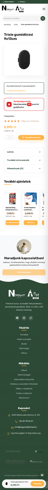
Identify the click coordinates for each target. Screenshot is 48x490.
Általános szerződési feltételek (24, 384)
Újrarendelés (9, 2)
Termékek (24, 335)
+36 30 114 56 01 (26, 421)
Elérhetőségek (24, 375)
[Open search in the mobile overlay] (24, 18)
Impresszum (24, 398)
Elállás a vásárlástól (24, 389)
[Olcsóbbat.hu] (15, 461)
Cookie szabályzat (24, 393)
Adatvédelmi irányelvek (24, 379)
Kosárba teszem (32, 137)
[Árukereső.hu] (13, 452)
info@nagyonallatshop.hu (26, 427)
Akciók (24, 344)
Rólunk (24, 370)
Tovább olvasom (12, 222)
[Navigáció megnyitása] (44, 9)
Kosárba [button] (30, 222)
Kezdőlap (7, 24)
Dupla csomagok (24, 339)
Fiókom (22, 2)
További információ (16, 91)
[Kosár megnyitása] (42, 474)
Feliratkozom (24, 272)
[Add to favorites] (6, 192)
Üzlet (16, 24)
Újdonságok (24, 348)
